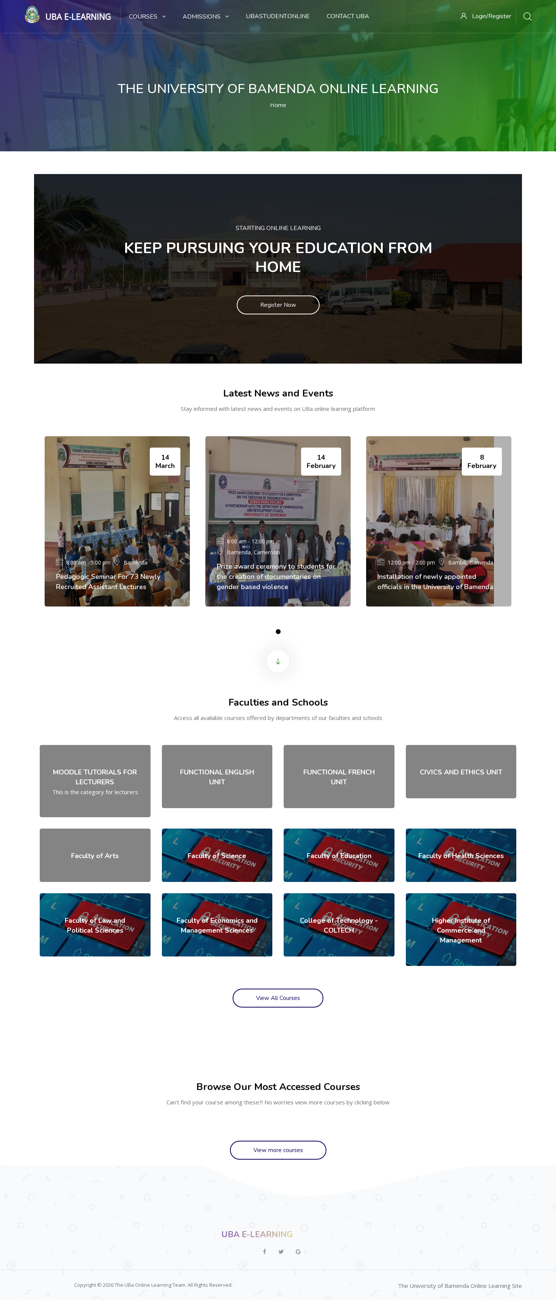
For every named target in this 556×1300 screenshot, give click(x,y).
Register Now (278, 305)
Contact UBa (348, 16)
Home (278, 105)
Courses (144, 16)
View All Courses (278, 998)
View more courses (278, 1150)
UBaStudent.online (278, 16)
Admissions (202, 16)
